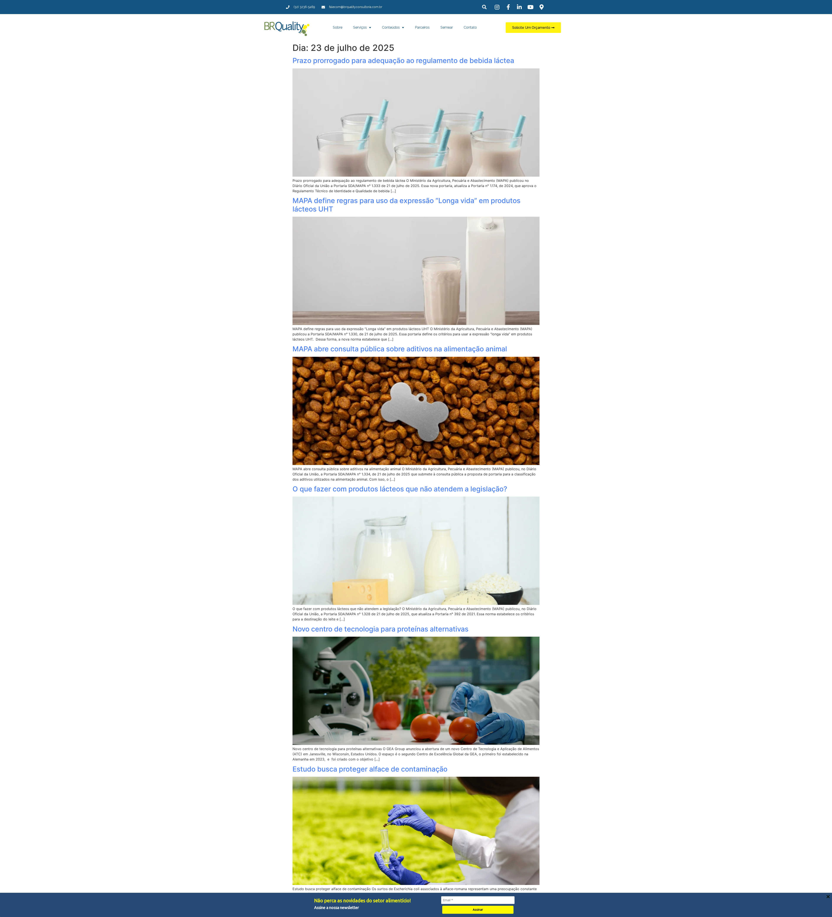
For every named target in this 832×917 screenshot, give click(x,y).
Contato (470, 27)
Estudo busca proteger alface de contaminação (369, 769)
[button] (484, 7)
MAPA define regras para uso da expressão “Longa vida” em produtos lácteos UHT (406, 204)
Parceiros (422, 27)
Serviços (360, 27)
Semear (446, 27)
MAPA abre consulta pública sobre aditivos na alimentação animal (399, 349)
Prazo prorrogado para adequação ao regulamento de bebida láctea (403, 60)
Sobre (337, 27)
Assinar (478, 909)
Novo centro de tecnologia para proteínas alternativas (380, 629)
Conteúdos (391, 27)
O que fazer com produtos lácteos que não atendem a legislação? (399, 489)
